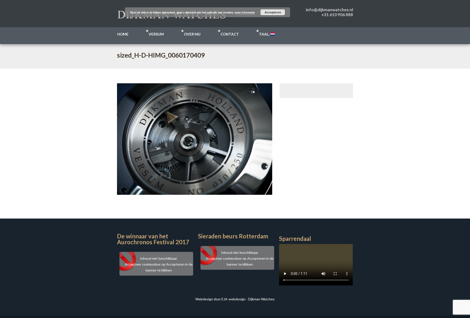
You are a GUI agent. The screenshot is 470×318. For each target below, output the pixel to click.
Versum (156, 34)
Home (123, 34)
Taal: (264, 34)
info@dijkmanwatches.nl (329, 9)
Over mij (192, 34)
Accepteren (273, 12)
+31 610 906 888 (337, 14)
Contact (230, 34)
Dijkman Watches (261, 299)
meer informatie (245, 12)
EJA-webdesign (234, 299)
